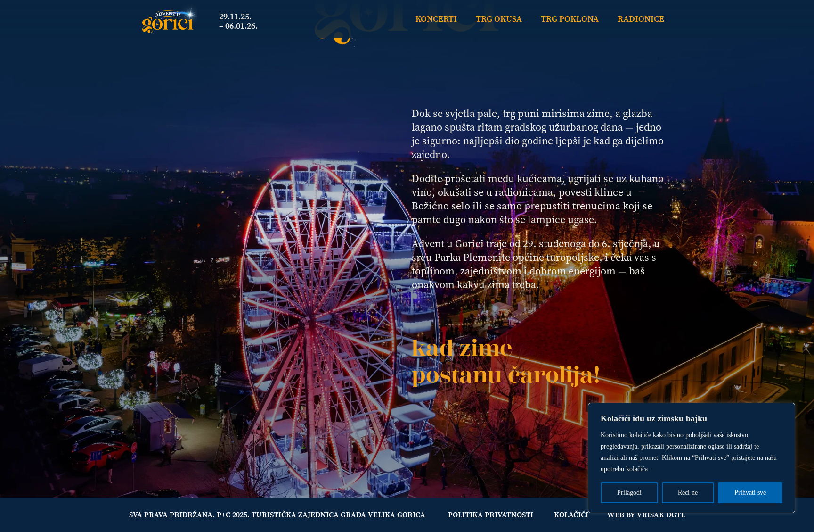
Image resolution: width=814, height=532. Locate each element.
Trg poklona (570, 19)
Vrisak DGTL (661, 515)
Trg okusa (499, 19)
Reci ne (688, 492)
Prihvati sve (750, 492)
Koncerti (436, 19)
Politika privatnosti (490, 515)
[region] (691, 458)
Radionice (641, 19)
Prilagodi (629, 492)
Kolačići (571, 515)
